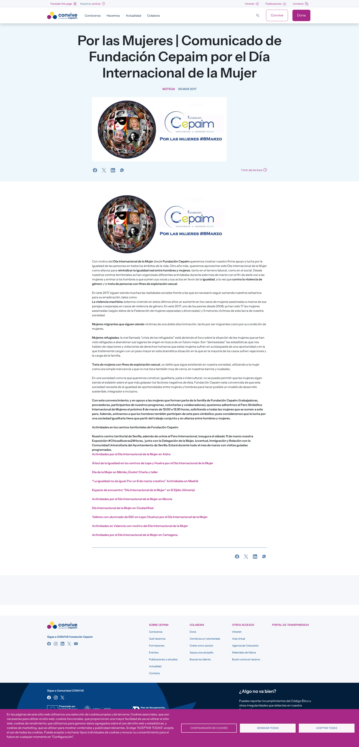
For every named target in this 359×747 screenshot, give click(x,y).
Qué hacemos (157, 638)
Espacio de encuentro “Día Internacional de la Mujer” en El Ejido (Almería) (143, 490)
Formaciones (156, 645)
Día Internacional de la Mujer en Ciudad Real (123, 508)
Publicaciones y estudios (163, 659)
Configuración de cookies (209, 727)
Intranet (249, 3)
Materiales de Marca (244, 652)
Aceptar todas (326, 727)
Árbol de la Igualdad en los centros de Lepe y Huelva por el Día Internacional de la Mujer (152, 463)
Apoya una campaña (201, 652)
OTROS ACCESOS (243, 625)
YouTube (76, 644)
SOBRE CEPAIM (158, 625)
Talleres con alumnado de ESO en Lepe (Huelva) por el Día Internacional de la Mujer (150, 517)
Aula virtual (238, 638)
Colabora (153, 15)
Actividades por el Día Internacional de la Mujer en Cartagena (135, 535)
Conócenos (93, 15)
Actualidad (133, 15)
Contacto (298, 3)
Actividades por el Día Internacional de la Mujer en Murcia (132, 499)
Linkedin (62, 644)
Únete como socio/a (201, 645)
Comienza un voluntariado (205, 638)
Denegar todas (268, 727)
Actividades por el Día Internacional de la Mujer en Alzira (131, 454)
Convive (277, 15)
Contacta (154, 673)
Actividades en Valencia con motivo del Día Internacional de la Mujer (140, 526)
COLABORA (197, 625)
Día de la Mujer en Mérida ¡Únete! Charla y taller (125, 472)
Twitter (69, 644)
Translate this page (61, 3)
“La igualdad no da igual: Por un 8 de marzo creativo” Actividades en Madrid (145, 481)
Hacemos (113, 15)
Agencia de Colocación (245, 645)
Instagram (56, 644)
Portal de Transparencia (290, 625)
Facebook (49, 644)
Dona (301, 15)
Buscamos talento (200, 659)
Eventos (154, 652)
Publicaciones (274, 3)
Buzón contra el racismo (246, 659)
